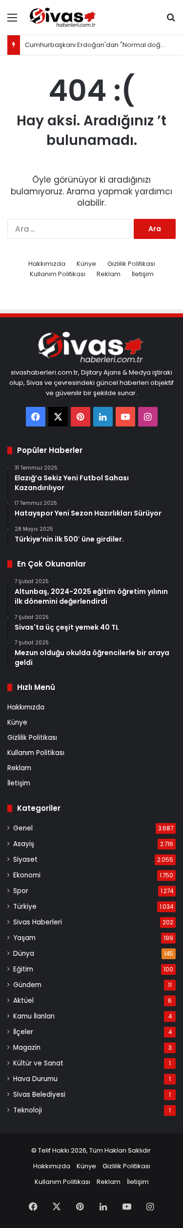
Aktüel (23, 1000)
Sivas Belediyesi (39, 1094)
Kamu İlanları (34, 1016)
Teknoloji (27, 1110)
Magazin (27, 1047)
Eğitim (23, 969)
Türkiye (25, 906)
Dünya (23, 953)
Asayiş (23, 844)
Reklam (109, 274)
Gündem (27, 985)
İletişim (143, 274)
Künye (86, 263)
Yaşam (24, 938)
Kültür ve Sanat (38, 1063)
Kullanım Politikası (57, 274)
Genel (23, 828)
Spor (20, 891)
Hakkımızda (46, 263)
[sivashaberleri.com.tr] (63, 17)
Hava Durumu (35, 1079)
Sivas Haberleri (37, 922)
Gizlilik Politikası (131, 263)
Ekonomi (27, 875)
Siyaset (25, 859)
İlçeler (23, 1032)
